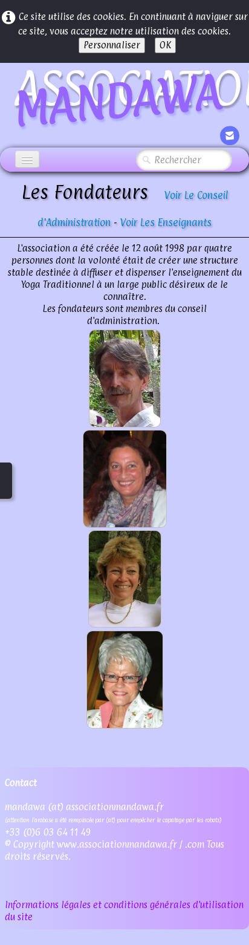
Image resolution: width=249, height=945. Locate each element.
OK (165, 45)
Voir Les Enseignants (166, 222)
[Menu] (27, 159)
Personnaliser (111, 45)
